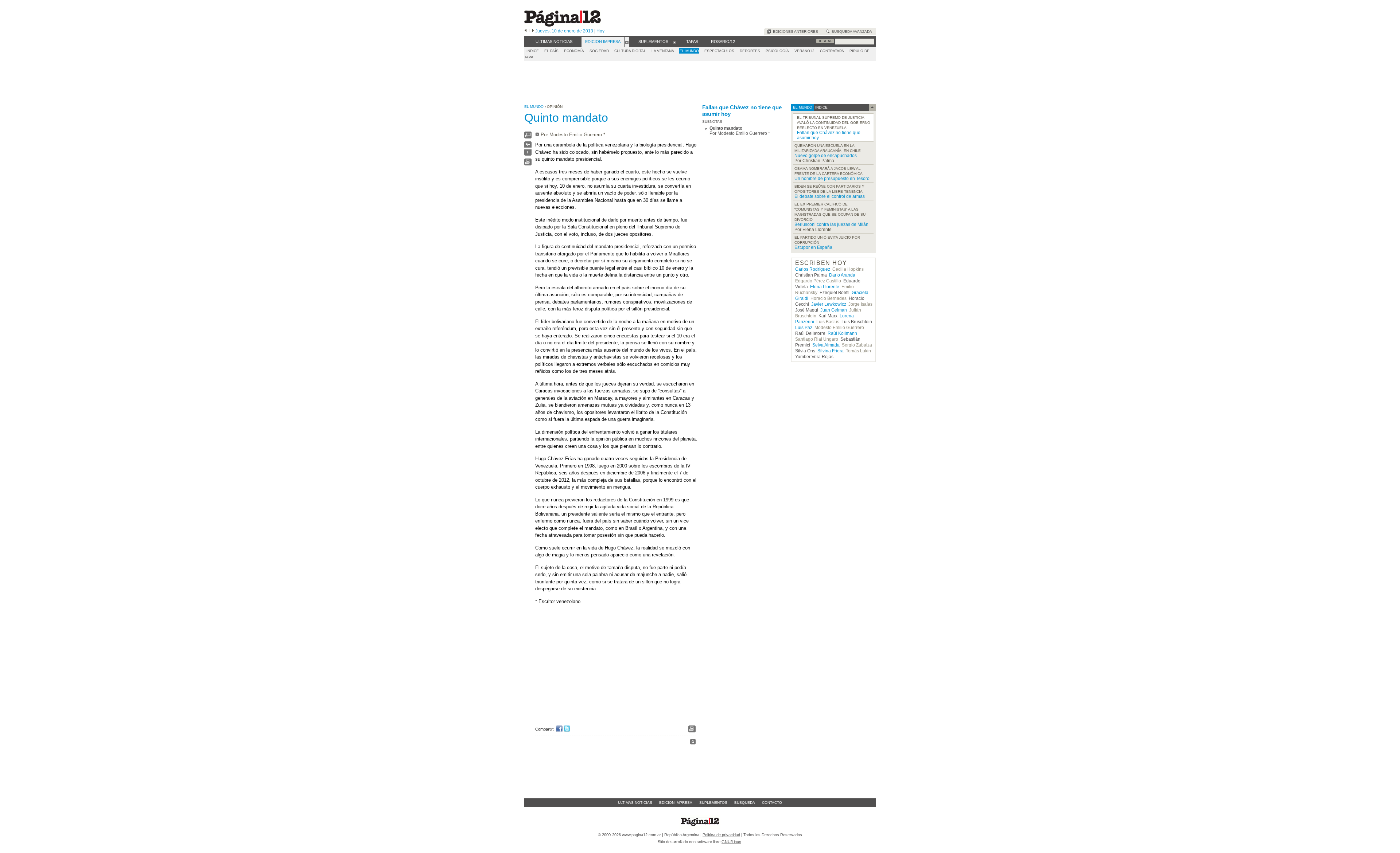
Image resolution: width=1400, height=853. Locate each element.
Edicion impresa (675, 803)
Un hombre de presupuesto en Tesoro (832, 178)
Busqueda (744, 803)
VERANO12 (804, 51)
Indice (532, 51)
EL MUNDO (689, 51)
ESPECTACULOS (719, 51)
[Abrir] (627, 42)
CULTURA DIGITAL (630, 51)
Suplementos (713, 803)
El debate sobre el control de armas (829, 196)
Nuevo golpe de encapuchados (825, 155)
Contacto (772, 803)
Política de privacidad (721, 835)
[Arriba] (693, 743)
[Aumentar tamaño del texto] (528, 146)
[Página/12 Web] (562, 25)
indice (821, 107)
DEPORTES (750, 51)
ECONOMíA (574, 51)
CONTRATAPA (832, 51)
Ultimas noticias (635, 803)
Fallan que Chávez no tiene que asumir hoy (742, 110)
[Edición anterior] (525, 31)
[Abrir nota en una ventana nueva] (528, 137)
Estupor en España (813, 247)
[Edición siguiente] (533, 31)
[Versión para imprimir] (528, 164)
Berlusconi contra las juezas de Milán (831, 224)
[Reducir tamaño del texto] (528, 154)
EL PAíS (551, 51)
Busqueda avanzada (850, 32)
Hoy (600, 31)
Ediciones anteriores (794, 32)
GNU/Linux (731, 842)
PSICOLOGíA (777, 51)
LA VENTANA (663, 51)
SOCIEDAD (599, 51)
